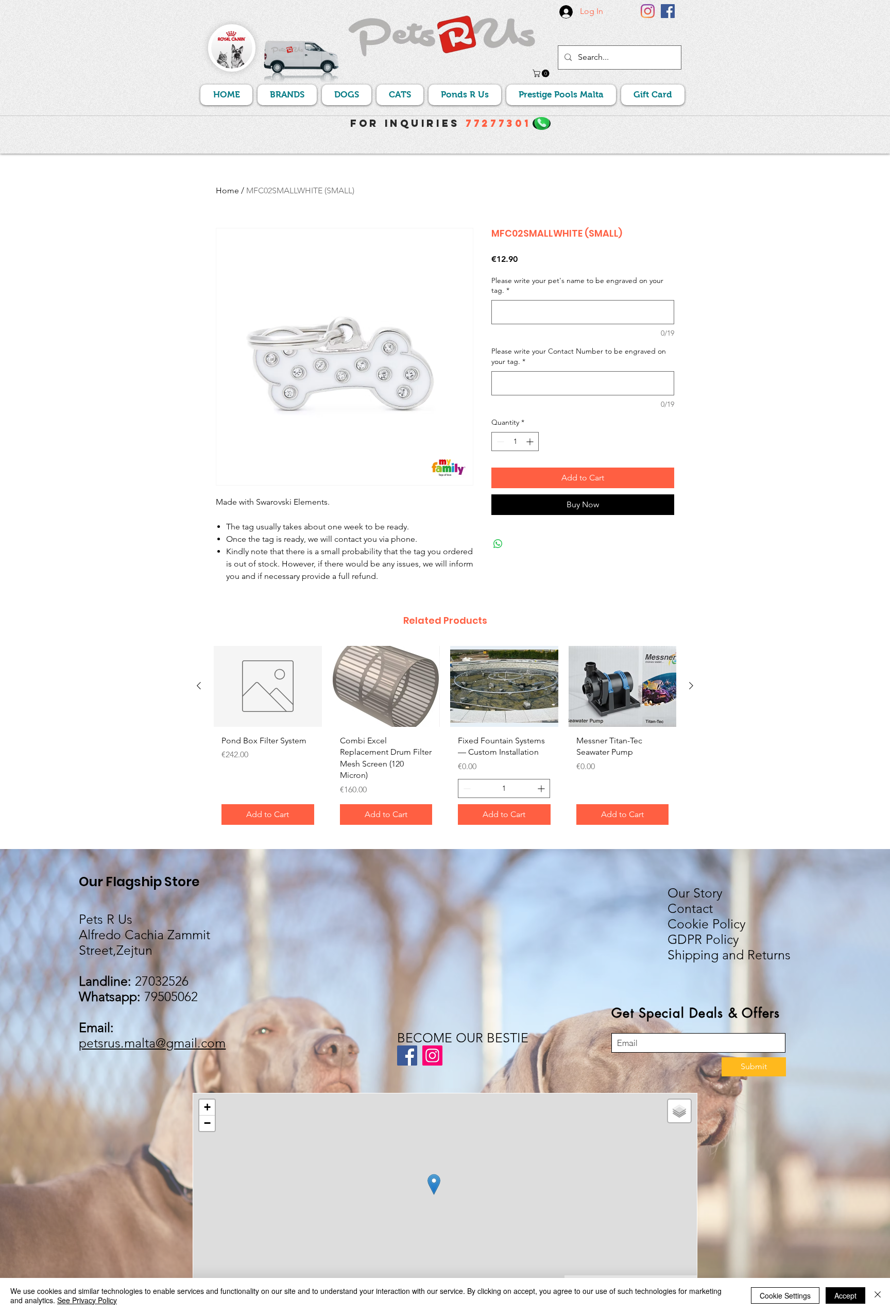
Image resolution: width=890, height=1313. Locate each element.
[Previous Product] (199, 685)
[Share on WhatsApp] (498, 544)
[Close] (877, 1295)
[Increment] (530, 442)
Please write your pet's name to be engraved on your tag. (577, 285)
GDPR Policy (703, 939)
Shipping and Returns (729, 954)
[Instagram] (648, 11)
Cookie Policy (707, 924)
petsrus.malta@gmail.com (152, 1043)
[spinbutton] (515, 442)
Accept (845, 1295)
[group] (445, 739)
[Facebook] (668, 11)
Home (227, 190)
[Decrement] (499, 442)
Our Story (695, 893)
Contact (690, 908)
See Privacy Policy (87, 1300)
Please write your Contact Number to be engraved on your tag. (578, 356)
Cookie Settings (785, 1295)
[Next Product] (691, 685)
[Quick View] (268, 686)
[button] (542, 73)
